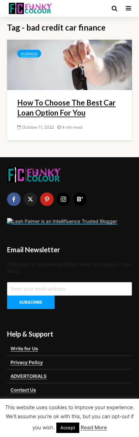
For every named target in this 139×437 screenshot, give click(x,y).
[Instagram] (63, 199)
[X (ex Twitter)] (30, 199)
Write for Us (24, 348)
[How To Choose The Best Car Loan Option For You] (69, 64)
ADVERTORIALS (28, 376)
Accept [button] (67, 427)
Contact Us (23, 390)
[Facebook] (14, 199)
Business (29, 54)
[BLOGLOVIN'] (80, 199)
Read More (94, 427)
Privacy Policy (26, 362)
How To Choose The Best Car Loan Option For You (66, 107)
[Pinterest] (47, 199)
